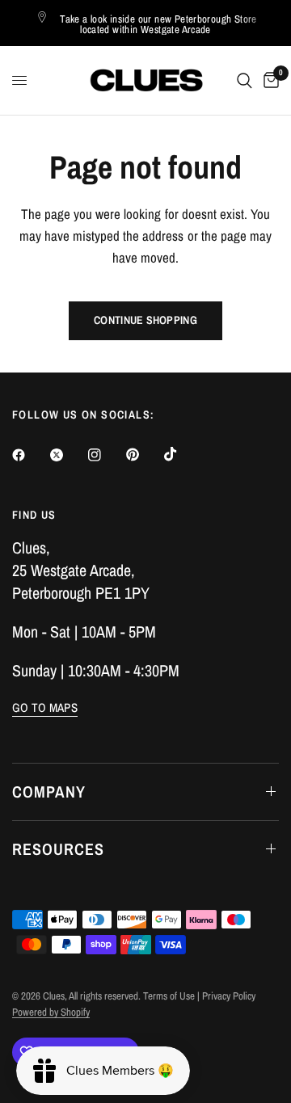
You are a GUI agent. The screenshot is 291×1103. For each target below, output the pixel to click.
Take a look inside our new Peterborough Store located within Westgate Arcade (158, 24)
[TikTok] (182, 454)
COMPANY (49, 791)
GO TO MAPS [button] (45, 707)
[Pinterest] (144, 454)
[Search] (244, 80)
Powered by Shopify (51, 1012)
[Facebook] (30, 455)
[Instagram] (106, 455)
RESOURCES (58, 849)
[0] (268, 80)
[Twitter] (68, 455)
